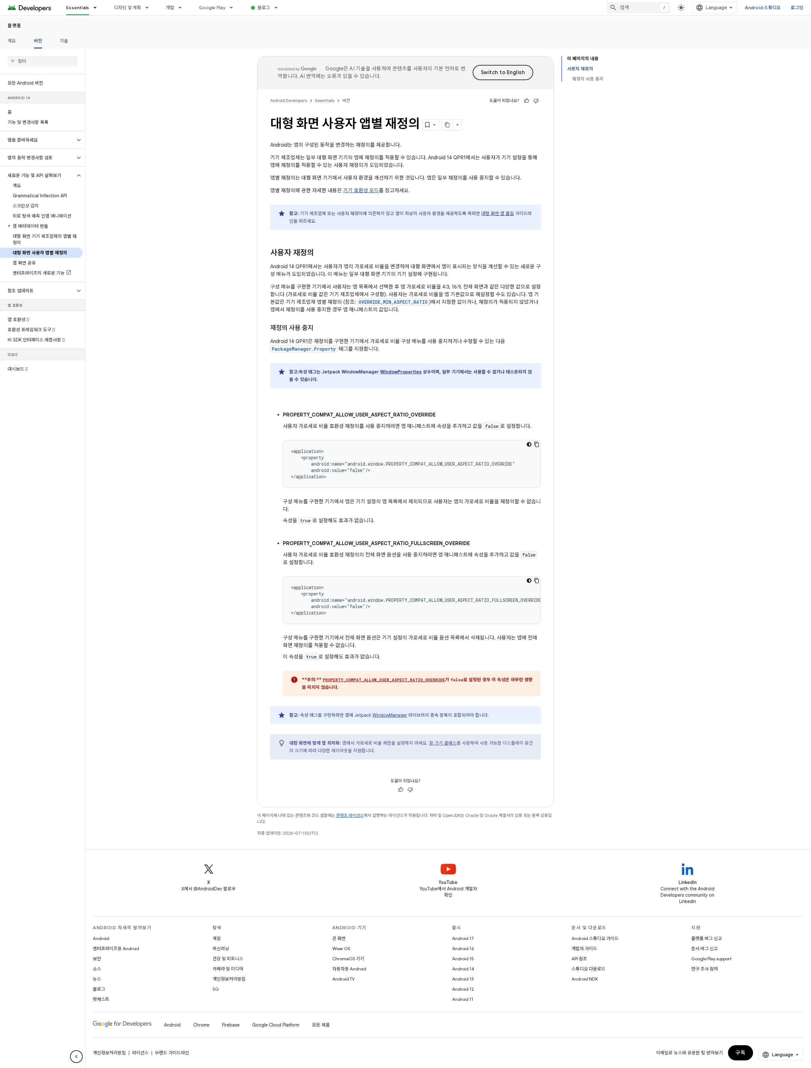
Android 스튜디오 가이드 (595, 938)
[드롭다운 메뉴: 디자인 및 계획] (149, 7)
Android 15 (463, 959)
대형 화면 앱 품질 (497, 213)
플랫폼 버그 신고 (706, 938)
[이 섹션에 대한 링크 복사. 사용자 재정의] (320, 253)
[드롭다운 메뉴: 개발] (182, 7)
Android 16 (463, 948)
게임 (217, 938)
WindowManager (390, 715)
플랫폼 (15, 26)
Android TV (343, 979)
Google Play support (711, 959)
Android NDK (585, 979)
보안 (97, 959)
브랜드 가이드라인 (172, 1052)
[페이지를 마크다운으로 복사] (447, 124)
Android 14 (463, 969)
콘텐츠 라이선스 (350, 815)
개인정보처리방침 (229, 979)
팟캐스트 (101, 999)
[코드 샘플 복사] (536, 444)
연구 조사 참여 (704, 969)
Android (101, 938)
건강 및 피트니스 (228, 959)
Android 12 (463, 989)
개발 (170, 7)
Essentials (77, 7)
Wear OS (341, 948)
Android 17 (463, 938)
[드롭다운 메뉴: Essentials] (97, 7)
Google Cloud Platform (275, 1025)
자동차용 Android (349, 969)
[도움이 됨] (526, 100)
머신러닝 (221, 948)
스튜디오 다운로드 (588, 969)
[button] (37, 140)
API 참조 (579, 959)
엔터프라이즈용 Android (116, 948)
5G (216, 989)
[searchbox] (43, 61)
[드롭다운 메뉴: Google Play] (234, 7)
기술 (64, 41)
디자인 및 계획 (127, 7)
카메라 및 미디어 (228, 969)
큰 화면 (339, 938)
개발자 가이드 (584, 948)
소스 (97, 969)
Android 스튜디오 (763, 7)
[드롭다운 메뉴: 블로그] (278, 7)
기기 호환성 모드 (361, 191)
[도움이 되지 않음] (536, 100)
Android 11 (462, 999)
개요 (12, 41)
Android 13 (463, 979)
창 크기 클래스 (443, 743)
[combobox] (638, 7)
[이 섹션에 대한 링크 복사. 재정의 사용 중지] (319, 328)
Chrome (201, 1025)
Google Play (212, 7)
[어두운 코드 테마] (529, 444)
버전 (38, 41)
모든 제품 (321, 1025)
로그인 (797, 7)
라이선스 (140, 1052)
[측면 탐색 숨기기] (76, 1056)
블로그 (264, 7)
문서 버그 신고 (704, 948)
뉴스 (97, 979)
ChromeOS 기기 (348, 959)
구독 (740, 1053)
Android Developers (288, 100)
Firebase (230, 1025)
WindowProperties (401, 372)
